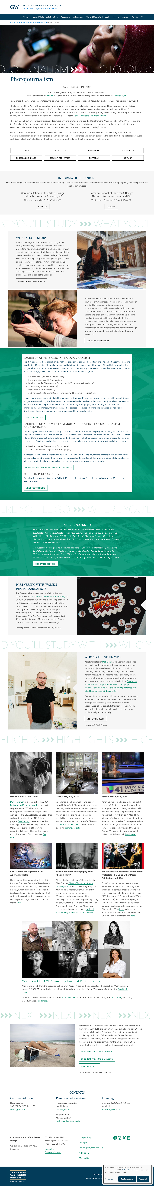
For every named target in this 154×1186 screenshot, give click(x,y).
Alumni (125, 17)
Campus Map (85, 1137)
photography (121, 96)
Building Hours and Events (91, 1148)
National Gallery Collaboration (45, 17)
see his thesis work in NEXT (68, 825)
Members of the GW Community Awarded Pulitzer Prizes (61, 981)
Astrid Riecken (68, 998)
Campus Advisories (99, 1174)
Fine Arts (49, 96)
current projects (72, 828)
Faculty (107, 17)
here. (133, 916)
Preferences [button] (109, 1179)
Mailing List (84, 1158)
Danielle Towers (17, 802)
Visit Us (135, 17)
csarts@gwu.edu (18, 1109)
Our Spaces (84, 1143)
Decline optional (127, 1179)
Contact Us (50, 1149)
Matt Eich (106, 662)
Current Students (93, 17)
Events (116, 17)
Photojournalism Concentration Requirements (48, 468)
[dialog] (127, 1174)
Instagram (94, 158)
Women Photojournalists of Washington (50, 597)
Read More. (130, 834)
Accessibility (99, 1178)
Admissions (78, 17)
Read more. (42, 1001)
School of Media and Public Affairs (90, 116)
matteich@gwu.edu (111, 1109)
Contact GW (90, 1178)
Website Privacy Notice (130, 1170)
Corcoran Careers (53, 1152)
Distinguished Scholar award (23, 805)
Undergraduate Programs (36, 22)
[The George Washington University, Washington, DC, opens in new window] (18, 1176)
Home (12, 22)
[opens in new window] (115, 1140)
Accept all (143, 1179)
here (18, 903)
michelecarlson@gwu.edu (68, 1121)
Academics (65, 17)
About (25, 17)
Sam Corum (115, 998)
